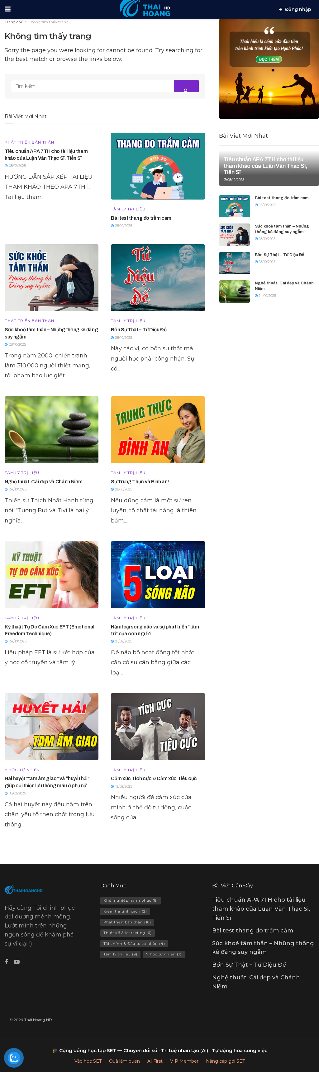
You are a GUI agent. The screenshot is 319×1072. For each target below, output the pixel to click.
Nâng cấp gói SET (225, 1061)
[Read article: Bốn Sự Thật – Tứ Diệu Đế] (158, 277)
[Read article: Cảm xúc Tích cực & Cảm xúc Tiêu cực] (158, 726)
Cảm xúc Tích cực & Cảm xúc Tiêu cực (154, 778)
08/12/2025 (235, 179)
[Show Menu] (8, 9)
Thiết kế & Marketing (127, 933)
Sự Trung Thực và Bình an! (140, 481)
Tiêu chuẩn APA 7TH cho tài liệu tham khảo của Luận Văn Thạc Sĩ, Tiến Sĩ (265, 165)
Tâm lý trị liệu (128, 209)
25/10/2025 (266, 205)
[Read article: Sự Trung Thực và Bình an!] (158, 429)
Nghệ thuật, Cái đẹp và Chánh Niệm (43, 481)
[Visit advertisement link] (269, 69)
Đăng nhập (298, 9)
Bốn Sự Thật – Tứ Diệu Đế (138, 329)
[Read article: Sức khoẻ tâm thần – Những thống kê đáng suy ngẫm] (51, 277)
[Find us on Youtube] (17, 962)
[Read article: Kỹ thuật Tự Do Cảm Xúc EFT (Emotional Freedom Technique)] (51, 574)
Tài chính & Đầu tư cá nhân (134, 943)
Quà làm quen (124, 1061)
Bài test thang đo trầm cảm (141, 218)
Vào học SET (88, 1061)
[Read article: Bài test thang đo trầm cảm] (158, 166)
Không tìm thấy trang (48, 22)
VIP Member (184, 1061)
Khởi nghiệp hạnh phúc (130, 900)
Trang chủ (14, 22)
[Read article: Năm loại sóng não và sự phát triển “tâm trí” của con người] (158, 574)
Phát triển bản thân (29, 142)
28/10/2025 (266, 239)
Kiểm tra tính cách (125, 911)
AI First (155, 1061)
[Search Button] (186, 86)
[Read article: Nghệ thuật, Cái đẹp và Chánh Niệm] (51, 429)
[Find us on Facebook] (6, 962)
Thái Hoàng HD (38, 1019)
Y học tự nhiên (22, 770)
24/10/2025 (267, 295)
